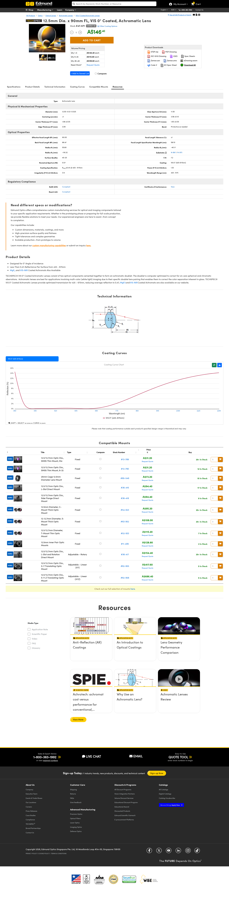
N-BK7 (173, 152)
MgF (12, 270)
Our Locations (31, 802)
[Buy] (220, 459)
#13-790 (125, 468)
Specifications (14, 86)
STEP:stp (154, 51)
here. (88, 245)
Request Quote (93, 65)
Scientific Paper (39, 634)
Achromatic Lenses (66, 15)
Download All (190, 65)
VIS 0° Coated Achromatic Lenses (88, 15)
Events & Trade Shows (34, 798)
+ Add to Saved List (80, 73)
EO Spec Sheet (170, 65)
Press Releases (31, 811)
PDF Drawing (171, 51)
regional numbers (50, 760)
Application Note (40, 629)
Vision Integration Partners (124, 794)
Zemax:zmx (171, 60)
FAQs (72, 798)
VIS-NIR (24, 270)
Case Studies (31, 815)
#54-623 (125, 509)
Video (34, 638)
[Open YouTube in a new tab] (168, 851)
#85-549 (125, 478)
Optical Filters (75, 818)
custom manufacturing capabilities (49, 245)
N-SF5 (179, 152)
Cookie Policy (43, 853)
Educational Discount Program (126, 802)
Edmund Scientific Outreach (124, 815)
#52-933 (125, 533)
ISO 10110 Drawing (158, 56)
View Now (91, 649)
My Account (179, 4)
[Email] (193, 14)
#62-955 (125, 566)
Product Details (32, 86)
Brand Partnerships (33, 828)
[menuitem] (32, 9)
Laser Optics (75, 822)
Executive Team (31, 794)
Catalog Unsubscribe (167, 798)
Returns (73, 794)
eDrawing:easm (190, 60)
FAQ (34, 643)
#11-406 (125, 543)
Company (70, 9)
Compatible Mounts (98, 86)
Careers (29, 807)
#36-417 (125, 554)
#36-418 (125, 498)
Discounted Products (122, 811)
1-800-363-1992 (186, 10)
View (173, 187)
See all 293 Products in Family (180, 15)
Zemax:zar (155, 60)
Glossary (36, 648)
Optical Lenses (50, 15)
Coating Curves (77, 86)
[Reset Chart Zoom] (214, 365)
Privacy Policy (31, 853)
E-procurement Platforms (124, 819)
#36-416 (125, 487)
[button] (187, 9)
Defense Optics (76, 831)
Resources (117, 86)
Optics (40, 15)
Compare (102, 73)
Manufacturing (44, 9)
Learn (59, 9)
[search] (114, 3)
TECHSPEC (30, 824)
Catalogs (163, 789)
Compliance (30, 819)
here (133, 588)
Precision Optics (76, 814)
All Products (30, 15)
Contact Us (199, 10)
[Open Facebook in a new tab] (149, 851)
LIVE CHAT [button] (93, 756)
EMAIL (138, 756)
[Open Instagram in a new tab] (188, 851)
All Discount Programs (122, 789)
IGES (175, 56)
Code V (153, 65)
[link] (197, 2)
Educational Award (121, 807)
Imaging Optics (76, 827)
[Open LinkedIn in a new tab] (178, 851)
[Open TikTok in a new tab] (197, 851)
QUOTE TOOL (178, 757)
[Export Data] (219, 365)
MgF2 (123, 282)
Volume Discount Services (123, 798)
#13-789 (125, 459)
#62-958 (125, 577)
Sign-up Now (156, 773)
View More (78, 719)
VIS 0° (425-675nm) (15, 359)
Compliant (66, 187)
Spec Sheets (189, 56)
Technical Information (54, 86)
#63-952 (125, 521)
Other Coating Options (108, 26)
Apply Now (170, 805)
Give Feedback (75, 802)
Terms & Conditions (58, 853)
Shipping (73, 789)
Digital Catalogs (165, 794)
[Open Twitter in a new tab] (159, 851)
